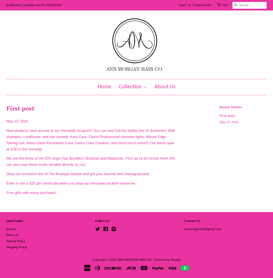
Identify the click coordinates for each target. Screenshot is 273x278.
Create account (202, 5)
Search (11, 229)
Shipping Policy (16, 247)
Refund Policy (15, 241)
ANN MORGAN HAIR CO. (135, 259)
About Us (165, 87)
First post (227, 116)
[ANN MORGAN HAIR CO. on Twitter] (97, 229)
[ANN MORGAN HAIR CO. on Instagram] (113, 229)
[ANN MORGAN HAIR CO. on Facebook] (105, 229)
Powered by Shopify (167, 259)
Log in (182, 5)
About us (12, 235)
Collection (131, 87)
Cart (225, 5)
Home (104, 87)
